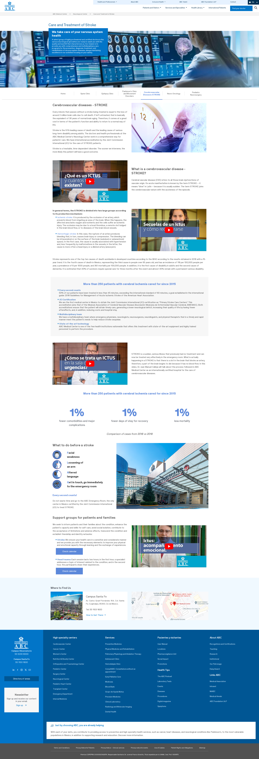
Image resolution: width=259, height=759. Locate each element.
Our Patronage (216, 664)
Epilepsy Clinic (107, 93)
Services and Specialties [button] (175, 8)
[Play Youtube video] (90, 181)
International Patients (217, 8)
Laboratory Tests (164, 681)
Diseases (161, 691)
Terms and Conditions (62, 748)
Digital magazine (164, 701)
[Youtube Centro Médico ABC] (29, 670)
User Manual (162, 644)
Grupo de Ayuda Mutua (114, 692)
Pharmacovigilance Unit (167, 654)
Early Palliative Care (113, 677)
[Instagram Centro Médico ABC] (21, 670)
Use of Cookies (159, 748)
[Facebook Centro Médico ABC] (17, 670)
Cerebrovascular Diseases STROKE (151, 93)
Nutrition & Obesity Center (63, 659)
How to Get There (95, 615)
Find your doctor (239, 8)
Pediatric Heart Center (62, 684)
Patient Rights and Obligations (182, 748)
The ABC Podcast (165, 676)
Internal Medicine (60, 699)
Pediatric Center (59, 669)
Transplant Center (60, 689)
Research (213, 654)
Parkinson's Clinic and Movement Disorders (129, 93)
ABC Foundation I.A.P (208, 2)
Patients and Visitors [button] (151, 8)
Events (160, 686)
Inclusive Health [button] (158, 2)
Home (63, 93)
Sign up (20, 705)
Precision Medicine (112, 697)
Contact (233, 2)
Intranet (213, 686)
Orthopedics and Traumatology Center (68, 664)
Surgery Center (59, 674)
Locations (161, 649)
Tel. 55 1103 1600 (94, 609)
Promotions (162, 664)
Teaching (213, 649)
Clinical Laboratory (112, 702)
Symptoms (162, 706)
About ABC (134, 2)
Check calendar (69, 551)
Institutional (214, 659)
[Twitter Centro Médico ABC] (25, 670)
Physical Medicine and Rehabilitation (119, 649)
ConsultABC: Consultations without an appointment (120, 670)
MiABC (212, 691)
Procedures (162, 696)
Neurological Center (61, 679)
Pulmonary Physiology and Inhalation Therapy (123, 654)
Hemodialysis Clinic (112, 664)
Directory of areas (21, 678)
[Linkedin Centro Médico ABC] (13, 670)
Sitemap (202, 748)
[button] (253, 2)
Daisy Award (215, 669)
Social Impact (163, 659)
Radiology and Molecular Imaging (118, 707)
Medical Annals (216, 696)
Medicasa (109, 682)
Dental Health (110, 712)
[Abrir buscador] (255, 8)
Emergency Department (62, 694)
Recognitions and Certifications (222, 644)
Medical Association (218, 681)
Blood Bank (110, 687)
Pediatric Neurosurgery (196, 93)
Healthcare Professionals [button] (107, 2)
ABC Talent (183, 2)
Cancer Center (59, 649)
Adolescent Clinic (112, 659)
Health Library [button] (197, 8)
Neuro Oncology (173, 93)
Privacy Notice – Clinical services (112, 748)
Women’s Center (60, 654)
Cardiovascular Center (62, 644)
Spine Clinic (85, 93)
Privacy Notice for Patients (85, 748)
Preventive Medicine (113, 644)
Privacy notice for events (139, 748)
